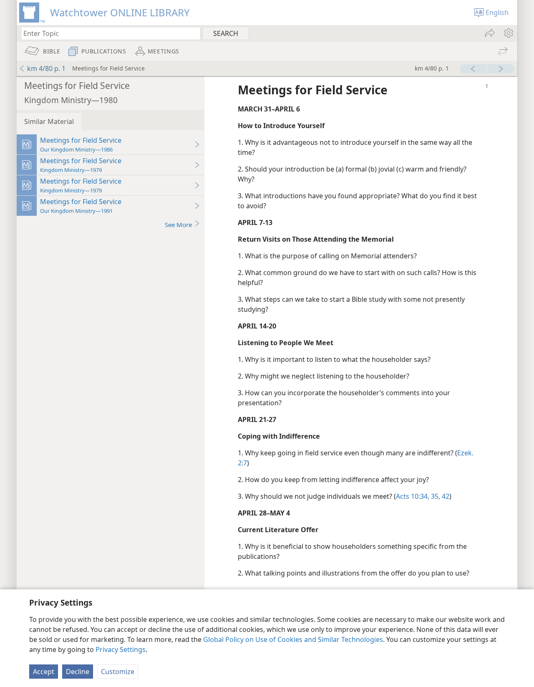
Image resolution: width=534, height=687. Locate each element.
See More (178, 224)
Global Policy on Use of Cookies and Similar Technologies (293, 639)
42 (444, 496)
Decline (77, 671)
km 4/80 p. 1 (46, 68)
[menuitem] (508, 33)
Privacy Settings (121, 649)
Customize (117, 671)
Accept (43, 671)
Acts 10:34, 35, (418, 496)
